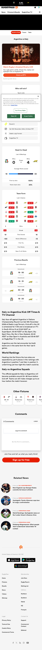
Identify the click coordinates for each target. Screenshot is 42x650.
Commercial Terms (8, 632)
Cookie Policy (6, 628)
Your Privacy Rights (20, 110)
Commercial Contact (25, 625)
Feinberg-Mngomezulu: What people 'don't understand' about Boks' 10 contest (26, 526)
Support (23, 620)
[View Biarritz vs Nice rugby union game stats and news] (30, 400)
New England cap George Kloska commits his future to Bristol (24, 488)
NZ (22, 606)
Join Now (24, 578)
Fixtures (4, 582)
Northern (24, 594)
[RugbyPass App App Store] (13, 560)
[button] (40, 12)
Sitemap (4, 598)
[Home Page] (9, 7)
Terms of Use (6, 624)
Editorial (23, 630)
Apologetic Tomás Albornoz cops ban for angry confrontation (26, 500)
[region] (21, 107)
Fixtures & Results (13, 12)
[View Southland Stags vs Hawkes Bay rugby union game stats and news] (18, 400)
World (23, 602)
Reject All (13, 116)
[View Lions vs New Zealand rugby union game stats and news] (6, 400)
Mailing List (24, 586)
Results (4, 586)
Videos (4, 594)
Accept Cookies (28, 116)
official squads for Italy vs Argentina (20, 374)
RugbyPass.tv (25, 582)
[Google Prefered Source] (21, 566)
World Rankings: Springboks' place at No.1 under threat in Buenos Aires (26, 513)
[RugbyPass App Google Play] (28, 560)
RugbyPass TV (27, 12)
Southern (24, 598)
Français (23, 610)
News (3, 12)
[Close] (38, 96)
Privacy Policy (6, 620)
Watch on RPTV (21, 75)
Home (4, 578)
